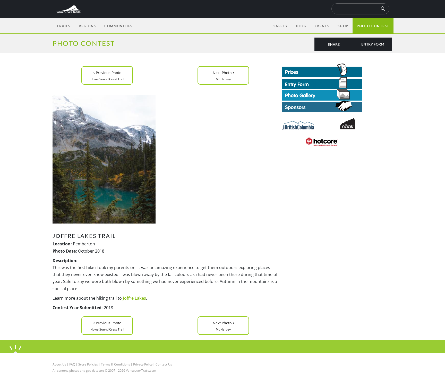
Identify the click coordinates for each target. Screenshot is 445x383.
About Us (59, 364)
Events (322, 26)
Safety (280, 26)
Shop (343, 26)
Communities (118, 26)
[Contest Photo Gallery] (322, 94)
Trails (64, 26)
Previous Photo (107, 75)
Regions (87, 26)
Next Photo (223, 75)
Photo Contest (373, 26)
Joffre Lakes (134, 298)
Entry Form (372, 44)
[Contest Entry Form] (337, 83)
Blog (301, 26)
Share (334, 44)
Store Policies (88, 364)
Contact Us (164, 364)
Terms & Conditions (115, 364)
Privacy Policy (142, 364)
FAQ (72, 364)
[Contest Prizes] (337, 70)
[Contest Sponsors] (337, 106)
